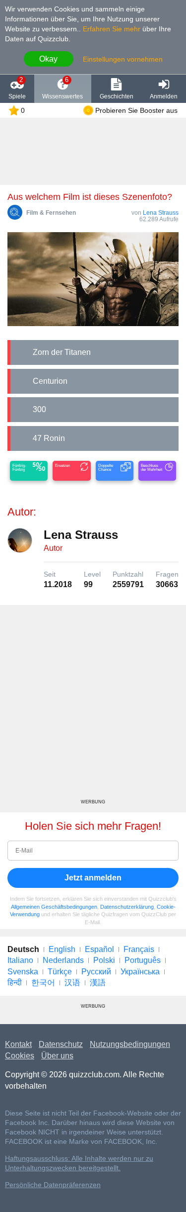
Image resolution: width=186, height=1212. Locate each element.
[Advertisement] (93, 705)
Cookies (19, 1055)
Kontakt (18, 1044)
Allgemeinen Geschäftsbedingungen (54, 907)
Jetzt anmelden (93, 877)
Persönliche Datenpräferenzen (53, 1185)
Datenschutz (61, 1044)
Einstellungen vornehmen (123, 59)
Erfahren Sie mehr (111, 29)
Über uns (57, 1055)
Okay (48, 59)
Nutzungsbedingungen (130, 1044)
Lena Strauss (161, 212)
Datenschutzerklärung (127, 907)
